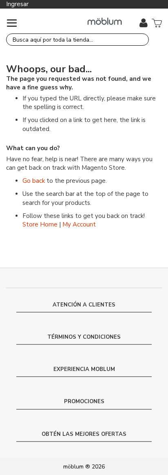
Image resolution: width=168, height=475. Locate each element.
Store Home (39, 224)
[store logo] (104, 21)
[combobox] (77, 39)
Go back (33, 181)
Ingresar (17, 4)
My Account (79, 224)
